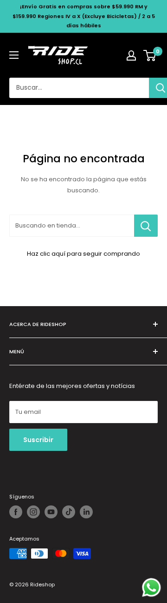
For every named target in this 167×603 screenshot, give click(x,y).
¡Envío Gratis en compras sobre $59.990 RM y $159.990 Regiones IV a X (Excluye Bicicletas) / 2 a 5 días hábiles (84, 16)
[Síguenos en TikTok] (68, 511)
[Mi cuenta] (131, 55)
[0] (150, 55)
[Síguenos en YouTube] (51, 511)
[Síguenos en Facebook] (15, 511)
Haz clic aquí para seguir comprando (83, 253)
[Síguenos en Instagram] (33, 511)
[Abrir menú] (14, 55)
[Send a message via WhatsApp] (151, 587)
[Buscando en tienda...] (146, 226)
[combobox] (79, 88)
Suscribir (38, 439)
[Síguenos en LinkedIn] (86, 511)
